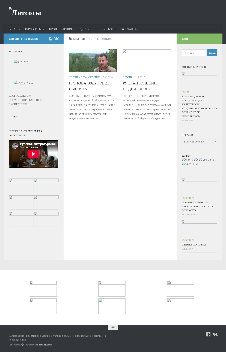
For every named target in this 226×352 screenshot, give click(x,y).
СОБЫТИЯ (109, 29)
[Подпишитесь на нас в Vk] (56, 39)
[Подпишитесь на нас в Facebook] (50, 39)
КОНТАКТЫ (129, 29)
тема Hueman (45, 344)
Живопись (188, 198)
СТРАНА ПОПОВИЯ (194, 244)
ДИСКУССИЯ (88, 29)
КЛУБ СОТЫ (33, 29)
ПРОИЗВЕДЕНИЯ (60, 29)
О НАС (13, 29)
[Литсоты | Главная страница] (25, 12)
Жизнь (185, 92)
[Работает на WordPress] (22, 345)
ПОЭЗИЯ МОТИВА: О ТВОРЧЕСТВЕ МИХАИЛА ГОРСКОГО (197, 206)
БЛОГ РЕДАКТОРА (20, 95)
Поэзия (74, 77)
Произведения (90, 77)
